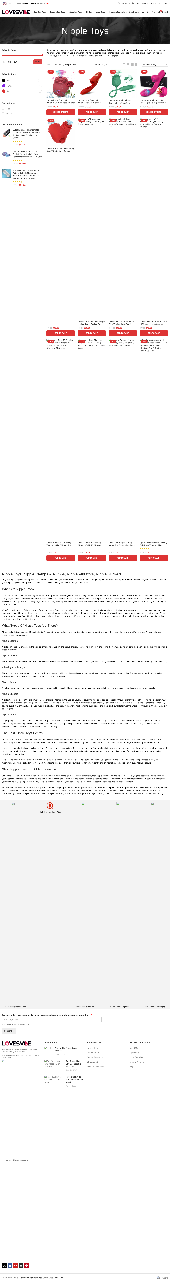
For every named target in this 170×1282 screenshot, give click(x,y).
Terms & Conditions (95, 1066)
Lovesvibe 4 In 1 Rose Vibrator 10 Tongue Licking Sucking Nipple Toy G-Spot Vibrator (153, 324)
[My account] (143, 12)
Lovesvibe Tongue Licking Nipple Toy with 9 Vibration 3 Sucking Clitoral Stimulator (122, 545)
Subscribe (9, 1031)
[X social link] (119, 3)
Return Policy (93, 1052)
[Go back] (58, 31)
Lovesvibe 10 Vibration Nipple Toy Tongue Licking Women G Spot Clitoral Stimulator (153, 103)
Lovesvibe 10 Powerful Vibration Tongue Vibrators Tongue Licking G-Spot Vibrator (91, 103)
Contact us (134, 1052)
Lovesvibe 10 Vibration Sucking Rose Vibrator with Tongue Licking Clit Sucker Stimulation (60, 151)
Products (58, 64)
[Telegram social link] (133, 3)
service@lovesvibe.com (17, 1160)
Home (49, 64)
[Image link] (17, 1043)
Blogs (132, 1066)
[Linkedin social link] (129, 3)
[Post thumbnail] (48, 1051)
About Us (134, 1048)
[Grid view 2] (128, 64)
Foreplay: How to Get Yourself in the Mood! (74, 1079)
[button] (92, 112)
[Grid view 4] (136, 64)
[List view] (124, 64)
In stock (8, 113)
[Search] (148, 12)
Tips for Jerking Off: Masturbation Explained (73, 1063)
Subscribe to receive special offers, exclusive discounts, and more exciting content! (47, 1015)
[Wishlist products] (153, 12)
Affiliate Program (137, 1062)
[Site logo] (16, 12)
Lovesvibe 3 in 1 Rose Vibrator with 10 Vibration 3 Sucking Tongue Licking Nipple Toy (122, 324)
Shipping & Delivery (95, 1062)
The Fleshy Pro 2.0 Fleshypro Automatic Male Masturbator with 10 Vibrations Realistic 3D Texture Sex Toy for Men (26, 174)
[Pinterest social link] (126, 3)
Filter (38, 62)
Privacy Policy (93, 1048)
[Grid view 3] (132, 64)
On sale (8, 109)
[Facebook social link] (115, 3)
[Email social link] (122, 3)
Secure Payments (95, 1057)
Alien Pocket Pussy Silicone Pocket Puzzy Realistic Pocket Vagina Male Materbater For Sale (27, 154)
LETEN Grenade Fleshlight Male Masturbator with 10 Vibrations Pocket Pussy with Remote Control (27, 134)
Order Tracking (136, 1057)
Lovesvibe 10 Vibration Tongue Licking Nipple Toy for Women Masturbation (91, 324)
